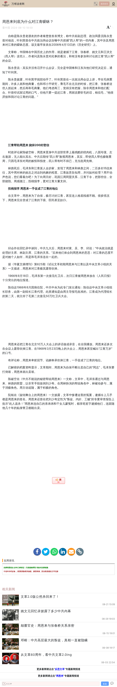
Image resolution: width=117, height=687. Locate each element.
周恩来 (59, 675)
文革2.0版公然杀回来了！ (40, 596)
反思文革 (60, 669)
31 (58, 482)
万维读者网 (17, 3)
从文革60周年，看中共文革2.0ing (46, 655)
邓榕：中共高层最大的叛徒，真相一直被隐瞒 (54, 640)
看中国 (6, 27)
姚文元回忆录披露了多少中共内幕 (46, 611)
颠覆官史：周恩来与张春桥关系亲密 (47, 625)
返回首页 (104, 4)
